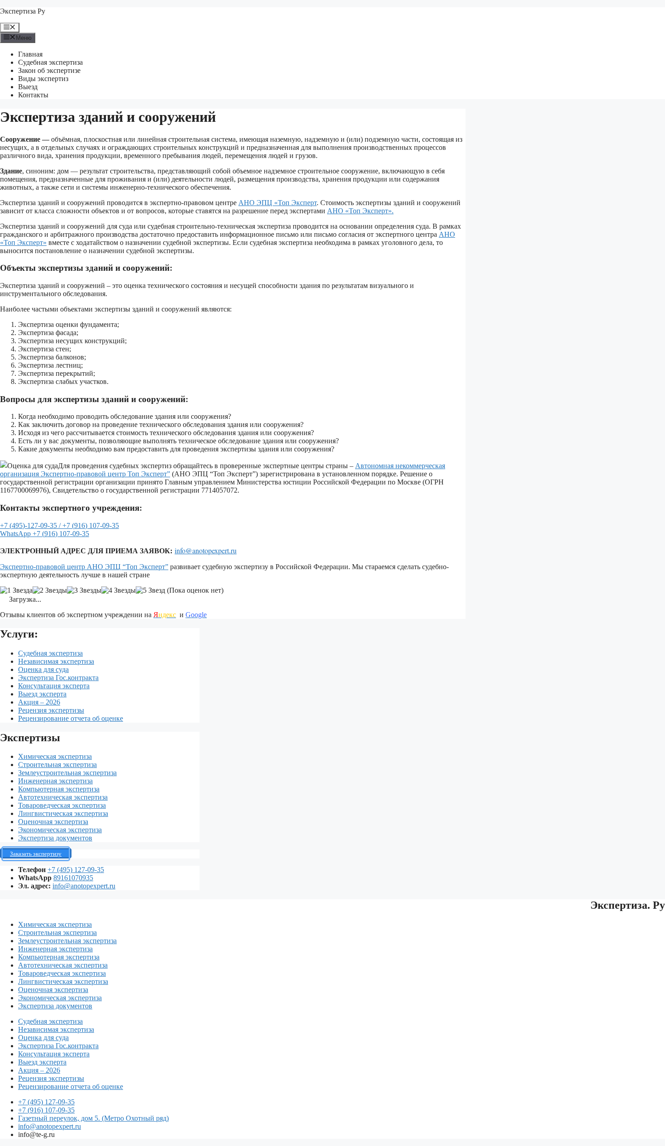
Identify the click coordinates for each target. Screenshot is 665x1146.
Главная (30, 54)
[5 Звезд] (150, 590)
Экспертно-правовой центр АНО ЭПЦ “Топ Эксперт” (84, 567)
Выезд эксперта (42, 694)
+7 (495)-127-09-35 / (31, 525)
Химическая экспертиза (55, 756)
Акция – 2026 (39, 702)
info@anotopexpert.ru (206, 550)
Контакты (33, 95)
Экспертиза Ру (22, 11)
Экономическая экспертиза (60, 830)
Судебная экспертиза (50, 62)
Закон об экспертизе (49, 70)
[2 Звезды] (50, 590)
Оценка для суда (43, 669)
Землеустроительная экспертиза (67, 773)
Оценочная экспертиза (53, 821)
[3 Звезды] (84, 590)
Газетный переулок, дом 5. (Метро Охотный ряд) (93, 1118)
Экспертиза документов (55, 838)
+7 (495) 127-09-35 (76, 869)
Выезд (28, 87)
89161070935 (73, 878)
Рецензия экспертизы (51, 710)
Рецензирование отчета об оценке (70, 718)
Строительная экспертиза (57, 764)
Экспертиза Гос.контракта (58, 677)
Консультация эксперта (54, 686)
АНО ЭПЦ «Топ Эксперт (277, 202)
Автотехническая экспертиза (63, 797)
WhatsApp (16, 533)
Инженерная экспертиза (55, 781)
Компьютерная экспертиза (59, 789)
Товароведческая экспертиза (62, 805)
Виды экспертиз (43, 78)
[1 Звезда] (16, 590)
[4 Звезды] (118, 590)
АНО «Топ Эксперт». (360, 211)
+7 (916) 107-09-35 (90, 525)
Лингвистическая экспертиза (63, 813)
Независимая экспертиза (56, 661)
